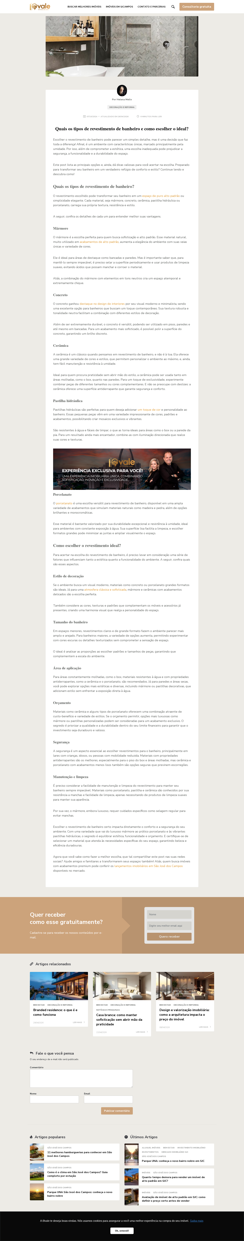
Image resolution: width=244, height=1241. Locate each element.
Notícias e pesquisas (108, 1010)
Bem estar (38, 1005)
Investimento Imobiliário (191, 1147)
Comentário (36, 1067)
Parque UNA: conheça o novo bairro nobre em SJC (173, 1161)
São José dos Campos (59, 1147)
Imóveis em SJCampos (119, 6)
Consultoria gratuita (196, 7)
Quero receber (169, 937)
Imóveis (146, 1172)
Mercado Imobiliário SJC (175, 1152)
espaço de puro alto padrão (161, 196)
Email (87, 1093)
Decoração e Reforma (121, 107)
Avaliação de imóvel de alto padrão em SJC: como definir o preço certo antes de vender (173, 1199)
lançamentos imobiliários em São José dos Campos (148, 866)
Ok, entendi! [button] (122, 1230)
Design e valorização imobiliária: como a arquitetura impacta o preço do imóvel (184, 1015)
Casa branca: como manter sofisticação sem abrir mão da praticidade (119, 1020)
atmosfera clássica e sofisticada (105, 590)
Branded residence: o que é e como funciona (55, 1012)
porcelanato (64, 503)
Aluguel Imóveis (151, 1147)
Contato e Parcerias (151, 6)
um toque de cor (149, 410)
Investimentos (150, 1152)
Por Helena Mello (122, 99)
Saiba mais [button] (196, 1220)
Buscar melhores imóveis (84, 6)
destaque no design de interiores (102, 304)
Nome (33, 1093)
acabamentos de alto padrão (99, 242)
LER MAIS (77, 1022)
